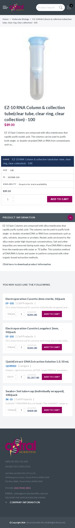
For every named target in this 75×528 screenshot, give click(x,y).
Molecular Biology (20, 19)
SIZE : (6, 170)
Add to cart (60, 199)
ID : (5, 177)
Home (6, 19)
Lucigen (24, 365)
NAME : (7, 159)
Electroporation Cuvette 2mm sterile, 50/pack (35, 298)
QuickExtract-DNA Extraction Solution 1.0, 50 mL (37, 361)
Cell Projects (25, 303)
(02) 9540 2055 (22, 488)
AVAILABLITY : (10, 184)
